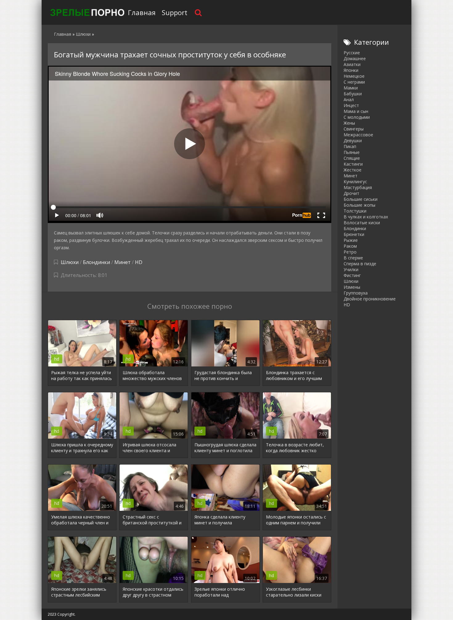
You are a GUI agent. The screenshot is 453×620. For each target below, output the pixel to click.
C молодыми (357, 117)
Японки (351, 70)
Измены (352, 287)
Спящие (352, 158)
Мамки (351, 88)
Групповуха (356, 293)
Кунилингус (355, 181)
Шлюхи (70, 262)
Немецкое (354, 76)
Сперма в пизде (360, 264)
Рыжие (351, 240)
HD (138, 262)
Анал (349, 99)
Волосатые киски (362, 222)
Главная (142, 12)
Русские (352, 53)
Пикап (350, 146)
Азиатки (352, 64)
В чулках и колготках (366, 217)
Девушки (353, 140)
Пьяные (352, 152)
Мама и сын (356, 111)
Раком (350, 246)
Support (174, 12)
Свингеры (354, 129)
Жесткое (352, 170)
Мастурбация (358, 187)
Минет (122, 262)
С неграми (354, 82)
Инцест (351, 105)
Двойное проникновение (370, 299)
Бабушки (353, 94)
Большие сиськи (360, 199)
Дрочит (351, 193)
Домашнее (355, 58)
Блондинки (96, 262)
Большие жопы (359, 205)
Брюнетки (354, 234)
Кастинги (353, 164)
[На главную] (86, 12)
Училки (351, 269)
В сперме (353, 258)
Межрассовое (358, 135)
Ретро (350, 252)
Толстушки (355, 211)
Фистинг (352, 275)
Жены (349, 123)
